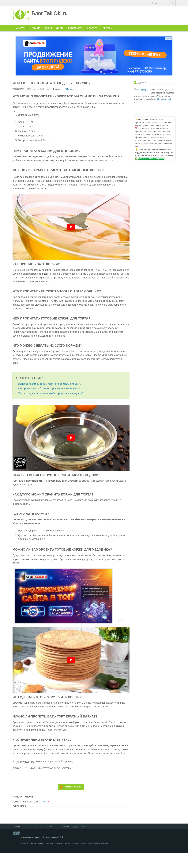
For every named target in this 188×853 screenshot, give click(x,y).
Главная (16, 826)
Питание (35, 27)
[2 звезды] (39, 761)
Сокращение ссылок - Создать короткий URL (43, 837)
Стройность (75, 27)
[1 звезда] (37, 761)
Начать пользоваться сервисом (151, 159)
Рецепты (20, 27)
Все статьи (32, 826)
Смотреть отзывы (73, 787)
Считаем (106, 27)
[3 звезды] (41, 761)
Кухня (48, 27)
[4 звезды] (43, 761)
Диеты (60, 27)
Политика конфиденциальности (73, 826)
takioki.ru (104, 843)
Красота (92, 27)
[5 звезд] (46, 761)
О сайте (48, 826)
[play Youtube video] (71, 227)
